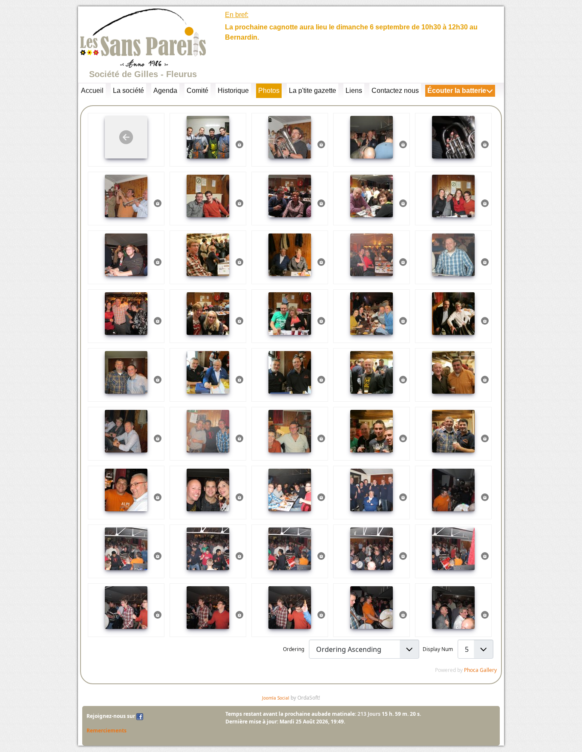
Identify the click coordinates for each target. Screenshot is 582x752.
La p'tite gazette (312, 90)
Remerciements (106, 730)
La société (128, 90)
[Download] (239, 143)
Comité (197, 90)
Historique (233, 90)
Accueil (92, 90)
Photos (268, 90)
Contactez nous (395, 90)
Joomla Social (275, 698)
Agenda (165, 90)
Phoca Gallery (480, 670)
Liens (354, 90)
